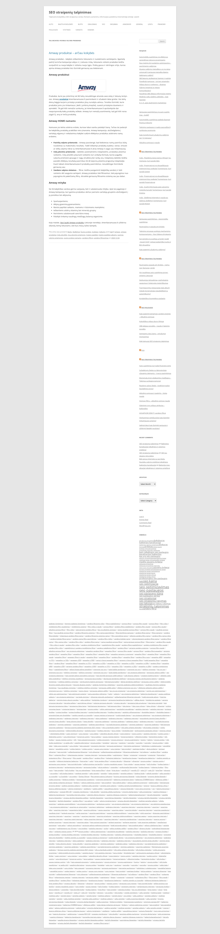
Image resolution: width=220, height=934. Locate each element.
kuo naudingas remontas (67, 688)
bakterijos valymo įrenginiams (149, 545)
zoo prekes (54, 773)
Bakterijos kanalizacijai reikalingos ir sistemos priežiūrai (154, 447)
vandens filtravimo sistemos (85, 633)
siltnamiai (160, 706)
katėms (150, 740)
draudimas (152, 549)
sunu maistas (83, 734)
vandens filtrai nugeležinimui (132, 645)
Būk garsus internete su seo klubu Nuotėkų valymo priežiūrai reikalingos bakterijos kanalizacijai (153, 462)
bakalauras (159, 540)
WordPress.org (144, 526)
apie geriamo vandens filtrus (86, 630)
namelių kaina (66, 896)
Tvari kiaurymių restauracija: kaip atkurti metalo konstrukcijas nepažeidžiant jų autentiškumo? (154, 291)
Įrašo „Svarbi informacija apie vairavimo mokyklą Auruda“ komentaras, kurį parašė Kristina (155, 190)
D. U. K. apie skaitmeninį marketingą (152, 103)
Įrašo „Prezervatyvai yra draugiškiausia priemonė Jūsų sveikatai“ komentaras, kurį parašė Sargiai (155, 168)
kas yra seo (161, 669)
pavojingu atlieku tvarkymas (111, 792)
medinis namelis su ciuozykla (82, 715)
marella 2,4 (125, 770)
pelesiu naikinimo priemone (137, 783)
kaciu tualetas (96, 737)
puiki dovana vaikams (131, 676)
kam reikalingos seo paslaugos (154, 552)
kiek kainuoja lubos (114, 706)
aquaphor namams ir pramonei (122, 654)
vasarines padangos (102, 721)
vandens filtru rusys (143, 657)
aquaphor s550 (59, 666)
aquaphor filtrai (110, 651)
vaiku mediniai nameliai (72, 899)
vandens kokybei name (122, 639)
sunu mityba (73, 746)
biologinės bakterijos (113, 758)
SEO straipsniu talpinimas (151, 152)
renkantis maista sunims (63, 831)
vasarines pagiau (140, 816)
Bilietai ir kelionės (65, 24)
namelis (59, 899)
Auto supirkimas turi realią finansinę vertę (155, 366)
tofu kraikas (161, 859)
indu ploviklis (62, 235)
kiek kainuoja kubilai (112, 682)
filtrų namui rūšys (61, 642)
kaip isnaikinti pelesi (136, 825)
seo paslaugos (151, 590)
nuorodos (130, 743)
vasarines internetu (128, 807)
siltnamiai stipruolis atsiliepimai (102, 697)
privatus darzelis (120, 703)
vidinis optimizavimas (107, 709)
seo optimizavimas (154, 586)
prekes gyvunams (103, 740)
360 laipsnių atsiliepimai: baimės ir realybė (155, 78)
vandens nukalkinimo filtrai (106, 648)
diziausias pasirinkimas (161, 813)
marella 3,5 (135, 770)
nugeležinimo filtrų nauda (111, 645)
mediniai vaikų (54, 896)
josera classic (83, 691)
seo (141, 581)
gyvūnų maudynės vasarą (113, 764)
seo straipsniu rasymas (153, 601)
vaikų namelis (94, 773)
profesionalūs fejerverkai (128, 767)
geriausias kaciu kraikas (93, 679)
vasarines (155, 807)
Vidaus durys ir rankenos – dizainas (152, 84)
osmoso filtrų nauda (140, 624)
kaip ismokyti (126, 749)
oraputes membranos (81, 792)
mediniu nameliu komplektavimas (130, 786)
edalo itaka (164, 865)
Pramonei (162, 24)
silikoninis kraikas (141, 737)
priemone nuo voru (100, 669)
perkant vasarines (55, 822)
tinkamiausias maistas (75, 755)
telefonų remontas (149, 669)
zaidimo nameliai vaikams (71, 786)
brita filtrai (102, 890)
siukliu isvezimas (55, 779)
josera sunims (137, 734)
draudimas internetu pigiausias (149, 550)
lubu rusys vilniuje (138, 706)
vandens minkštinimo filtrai (90, 645)
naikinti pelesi (153, 783)
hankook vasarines (68, 813)
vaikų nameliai (144, 893)
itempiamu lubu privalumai (137, 703)
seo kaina (150, 581)
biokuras (163, 544)
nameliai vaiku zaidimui (90, 899)
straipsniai (133, 755)
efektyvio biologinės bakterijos (67, 761)
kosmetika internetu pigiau (76, 795)
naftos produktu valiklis (118, 828)
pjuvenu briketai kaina (146, 569)
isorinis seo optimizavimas (155, 691)
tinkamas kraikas (157, 767)
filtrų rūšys (164, 624)
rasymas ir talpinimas (96, 807)
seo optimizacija (148, 584)
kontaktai (106, 743)
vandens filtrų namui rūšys (161, 636)
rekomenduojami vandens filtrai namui (145, 639)
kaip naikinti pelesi (119, 783)
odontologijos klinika (57, 734)
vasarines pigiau (117, 810)
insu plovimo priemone (76, 235)
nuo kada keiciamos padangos (117, 724)
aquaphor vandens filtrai (94, 651)
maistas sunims (158, 761)
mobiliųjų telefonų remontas (68, 682)
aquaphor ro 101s (104, 666)
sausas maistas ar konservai (104, 715)
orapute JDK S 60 (66, 792)
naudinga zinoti (54, 813)
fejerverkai (161, 755)
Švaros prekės (86, 232)
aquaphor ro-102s (62, 660)
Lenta (150, 24)
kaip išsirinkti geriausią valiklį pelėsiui (109, 676)
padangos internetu (56, 718)
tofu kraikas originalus (151, 727)
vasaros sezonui (159, 819)
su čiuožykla (63, 776)
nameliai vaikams (126, 773)
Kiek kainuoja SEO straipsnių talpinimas (154, 341)
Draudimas (92, 24)
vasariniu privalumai (104, 816)
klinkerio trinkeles (68, 779)
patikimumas (53, 792)
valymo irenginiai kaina (108, 801)
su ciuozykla (53, 776)
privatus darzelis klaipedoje (127, 801)
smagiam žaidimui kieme (150, 676)
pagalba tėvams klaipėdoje (67, 920)
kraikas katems (144, 767)
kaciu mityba (116, 731)
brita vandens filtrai (102, 761)
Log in (141, 516)
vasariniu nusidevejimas (128, 819)
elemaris (167, 770)
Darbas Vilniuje (84, 776)
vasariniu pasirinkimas (97, 813)
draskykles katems (148, 712)
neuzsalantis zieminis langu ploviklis (152, 718)
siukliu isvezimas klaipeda (135, 899)
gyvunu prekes (93, 709)
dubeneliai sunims (55, 737)
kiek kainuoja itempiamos (97, 706)
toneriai (146, 786)
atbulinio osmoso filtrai (57, 630)
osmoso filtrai (126, 624)
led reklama (144, 752)
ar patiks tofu (68, 743)
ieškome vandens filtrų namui (140, 636)
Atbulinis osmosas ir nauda (149, 142)
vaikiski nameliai (152, 773)
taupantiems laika (75, 810)
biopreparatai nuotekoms (85, 779)
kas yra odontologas (83, 770)
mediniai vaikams (104, 896)
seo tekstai (145, 603)
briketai (148, 546)
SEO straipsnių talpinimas (70, 12)
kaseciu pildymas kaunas (57, 789)
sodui (91, 761)
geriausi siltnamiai (159, 871)
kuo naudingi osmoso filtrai (63, 633)
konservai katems (127, 737)
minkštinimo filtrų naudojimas (59, 627)
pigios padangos (101, 718)
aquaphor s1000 (88, 660)
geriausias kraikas (90, 767)
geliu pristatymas (145, 792)
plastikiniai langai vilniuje (147, 575)
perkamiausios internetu (73, 767)
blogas (126, 755)
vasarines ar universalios (78, 807)
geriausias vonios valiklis (150, 682)
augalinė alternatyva (81, 743)
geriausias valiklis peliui (107, 688)
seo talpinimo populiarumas (160, 804)
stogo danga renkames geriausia (60, 783)
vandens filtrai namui (142, 633)
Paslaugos (53, 30)
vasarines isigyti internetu (73, 819)
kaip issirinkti (62, 752)
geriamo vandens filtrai (74, 666)
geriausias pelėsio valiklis (156, 672)
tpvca (141, 609)
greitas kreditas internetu (78, 712)
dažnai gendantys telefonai (130, 682)
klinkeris (77, 783)
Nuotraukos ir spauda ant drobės (151, 226)
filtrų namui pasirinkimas (105, 633)
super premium (71, 734)
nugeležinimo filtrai (61, 669)
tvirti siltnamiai (94, 752)
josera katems (125, 734)
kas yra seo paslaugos (149, 556)
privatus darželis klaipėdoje (147, 798)
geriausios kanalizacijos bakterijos (121, 700)
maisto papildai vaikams (108, 235)
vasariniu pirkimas (90, 810)
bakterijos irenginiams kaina (124, 779)
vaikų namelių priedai (154, 908)
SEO (103, 24)
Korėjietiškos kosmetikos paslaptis (152, 298)
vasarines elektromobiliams (116, 813)
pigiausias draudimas (146, 564)
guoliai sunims (163, 734)
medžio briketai (160, 560)
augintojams (117, 755)
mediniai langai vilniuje (147, 560)
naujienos (122, 743)
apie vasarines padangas (147, 822)
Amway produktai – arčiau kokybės (71, 53)
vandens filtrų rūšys (76, 642)
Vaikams (91, 30)
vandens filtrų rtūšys (105, 639)
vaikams (117, 694)
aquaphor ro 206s (145, 666)
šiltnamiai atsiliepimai (131, 752)
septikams (87, 789)
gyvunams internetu (98, 746)
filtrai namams (157, 633)
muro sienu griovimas (143, 789)
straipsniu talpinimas (154, 606)
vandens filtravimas (101, 238)
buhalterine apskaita (153, 700)
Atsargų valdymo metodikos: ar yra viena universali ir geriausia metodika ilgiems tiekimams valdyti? (154, 72)
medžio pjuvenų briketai (150, 562)
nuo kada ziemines (82, 697)
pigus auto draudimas (146, 568)
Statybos (67, 30)
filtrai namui (150, 642)
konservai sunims (83, 737)
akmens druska (144, 828)
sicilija (106, 828)
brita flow (159, 770)
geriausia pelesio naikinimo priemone (95, 825)
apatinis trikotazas (159, 792)
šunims (143, 740)
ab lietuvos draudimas (146, 541)
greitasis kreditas (162, 831)
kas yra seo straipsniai (117, 691)
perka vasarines (82, 813)
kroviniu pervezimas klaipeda (124, 776)
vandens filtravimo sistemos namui (97, 636)
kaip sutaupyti (85, 746)
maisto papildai (92, 235)
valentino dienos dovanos (96, 795)
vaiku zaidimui (85, 700)
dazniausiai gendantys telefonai (114, 679)
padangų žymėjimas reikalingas (104, 685)
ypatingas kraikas (139, 749)
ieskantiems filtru (55, 758)
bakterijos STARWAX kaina (144, 779)
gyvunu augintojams (132, 740)
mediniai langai (161, 558)
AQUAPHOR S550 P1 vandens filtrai (152, 413)
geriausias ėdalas (105, 755)
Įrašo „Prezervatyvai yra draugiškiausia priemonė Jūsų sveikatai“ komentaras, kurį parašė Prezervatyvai (155, 179)
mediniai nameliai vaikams (148, 801)
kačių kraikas (151, 764)
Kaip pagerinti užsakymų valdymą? (152, 249)
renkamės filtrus (60, 755)
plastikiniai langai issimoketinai (149, 571)
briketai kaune (157, 547)
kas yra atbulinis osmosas (107, 630)
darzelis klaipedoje (153, 795)
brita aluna (116, 770)
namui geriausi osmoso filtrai (134, 642)
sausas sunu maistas (101, 749)
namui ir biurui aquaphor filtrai (107, 660)
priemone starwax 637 (104, 779)
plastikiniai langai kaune (147, 573)
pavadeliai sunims (62, 749)
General (139, 24)
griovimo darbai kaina (130, 792)
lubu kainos (127, 706)
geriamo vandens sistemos (138, 648)
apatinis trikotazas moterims (117, 795)
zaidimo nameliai (110, 908)
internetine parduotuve (132, 746)
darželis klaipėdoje (96, 798)
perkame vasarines (129, 822)
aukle (96, 801)
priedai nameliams (131, 893)
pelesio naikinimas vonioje (90, 783)
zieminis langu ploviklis (57, 721)
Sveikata (79, 30)
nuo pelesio (88, 801)
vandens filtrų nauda (143, 627)
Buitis (80, 24)
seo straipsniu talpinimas (75, 651)
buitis (110, 694)
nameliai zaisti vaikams (108, 786)
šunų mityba (128, 764)
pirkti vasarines (145, 813)
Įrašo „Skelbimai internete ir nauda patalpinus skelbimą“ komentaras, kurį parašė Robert (153, 200)
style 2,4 (144, 770)
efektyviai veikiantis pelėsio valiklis (150, 688)
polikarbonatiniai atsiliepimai (111, 752)
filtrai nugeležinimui (113, 624)
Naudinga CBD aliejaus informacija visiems (155, 93)
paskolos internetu (142, 709)
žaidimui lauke (139, 773)
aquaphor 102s (117, 666)
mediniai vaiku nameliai (90, 786)
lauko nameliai (113, 773)
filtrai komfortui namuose (125, 633)
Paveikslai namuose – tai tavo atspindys (154, 81)
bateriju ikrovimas (162, 789)
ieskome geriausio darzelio (103, 703)
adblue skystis (139, 700)
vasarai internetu (69, 822)
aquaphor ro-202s (99, 663)
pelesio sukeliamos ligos (153, 825)
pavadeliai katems (164, 868)
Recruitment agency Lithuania (101, 776)
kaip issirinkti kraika (75, 764)
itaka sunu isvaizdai (61, 746)
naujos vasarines (104, 810)
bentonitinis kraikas (156, 737)
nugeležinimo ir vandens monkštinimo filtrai (79, 648)
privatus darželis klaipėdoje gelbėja (75, 798)
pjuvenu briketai (161, 567)
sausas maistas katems (111, 737)
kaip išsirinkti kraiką (77, 890)
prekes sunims (87, 749)
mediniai (166, 893)
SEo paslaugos (147, 308)
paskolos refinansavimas (131, 712)
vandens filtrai (87, 238)
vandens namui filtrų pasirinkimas (84, 639)
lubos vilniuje (151, 706)
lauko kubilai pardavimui (117, 669)
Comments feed (145, 523)
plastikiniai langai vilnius (147, 577)
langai (154, 558)
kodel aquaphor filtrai (152, 660)
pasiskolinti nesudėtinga (125, 709)
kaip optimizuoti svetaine (77, 694)
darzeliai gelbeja (70, 703)
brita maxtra (152, 890)
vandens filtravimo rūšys (95, 624)
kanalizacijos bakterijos (150, 554)
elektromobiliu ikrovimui (74, 731)
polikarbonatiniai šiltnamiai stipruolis (128, 697)
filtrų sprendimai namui (119, 636)
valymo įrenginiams (75, 789)
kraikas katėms (163, 764)
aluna (108, 770)
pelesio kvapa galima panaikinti (81, 669)
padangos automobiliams (66, 804)
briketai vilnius (144, 549)
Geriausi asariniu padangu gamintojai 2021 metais (83, 727)
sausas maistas (139, 764)
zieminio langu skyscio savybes (68, 700)
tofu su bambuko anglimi (111, 727)
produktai (63, 99)
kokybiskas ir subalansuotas (151, 746)
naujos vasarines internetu (157, 816)
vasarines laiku (133, 813)
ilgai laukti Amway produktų (72, 222)
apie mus (114, 743)
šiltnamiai (127, 761)
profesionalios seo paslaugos (153, 578)
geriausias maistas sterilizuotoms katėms (142, 679)
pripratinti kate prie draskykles (59, 715)
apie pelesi (62, 825)
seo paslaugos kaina (151, 593)
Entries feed (143, 519)
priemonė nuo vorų (134, 669)
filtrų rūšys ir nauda (95, 627)
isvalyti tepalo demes (123, 715)
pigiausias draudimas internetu (149, 566)
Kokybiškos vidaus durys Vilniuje (151, 321)
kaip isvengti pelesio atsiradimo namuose (80, 676)
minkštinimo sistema (79, 627)
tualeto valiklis (98, 789)
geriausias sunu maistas (57, 764)
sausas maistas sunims (64, 740)
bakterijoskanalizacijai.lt (137, 795)
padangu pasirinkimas (97, 724)
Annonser (127, 24)
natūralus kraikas (124, 890)
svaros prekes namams (72, 238)
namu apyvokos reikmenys (97, 694)
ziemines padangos (118, 721)
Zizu (143, 350)
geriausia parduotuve (114, 746)
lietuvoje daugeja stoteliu (82, 685)
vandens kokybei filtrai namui (60, 639)
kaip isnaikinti (106, 783)
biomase (142, 547)
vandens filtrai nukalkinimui (124, 627)
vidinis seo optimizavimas (58, 694)
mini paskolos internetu (103, 853)
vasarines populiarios (161, 810)
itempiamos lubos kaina (78, 706)
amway (117, 232)
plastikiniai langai (160, 569)
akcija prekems (152, 749)
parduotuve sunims (103, 804)
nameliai (104, 773)
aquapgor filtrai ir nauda (76, 657)
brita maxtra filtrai (98, 770)
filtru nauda (77, 758)
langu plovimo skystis (74, 721)
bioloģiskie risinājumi (99, 700)
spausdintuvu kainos (111, 789)
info (75, 740)
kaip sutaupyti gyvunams (86, 740)
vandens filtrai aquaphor (153, 651)
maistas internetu (91, 755)
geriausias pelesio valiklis (99, 691)
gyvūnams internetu (56, 767)
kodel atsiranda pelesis (150, 697)
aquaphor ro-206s (142, 663)
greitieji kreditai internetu (98, 712)
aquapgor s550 (75, 660)
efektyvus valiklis (161, 779)
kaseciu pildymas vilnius (159, 786)
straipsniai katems (68, 709)
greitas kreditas (61, 712)
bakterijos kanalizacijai (150, 542)
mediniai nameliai (81, 773)
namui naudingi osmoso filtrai (128, 630)
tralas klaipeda (141, 776)
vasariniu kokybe (131, 810)
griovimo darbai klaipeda (157, 776)
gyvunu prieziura (117, 740)
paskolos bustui (90, 731)
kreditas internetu (114, 712)
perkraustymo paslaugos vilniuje (146, 731)
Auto (51, 24)
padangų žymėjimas (56, 624)
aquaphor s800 (157, 657)
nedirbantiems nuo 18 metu (67, 828)
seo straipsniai (147, 598)
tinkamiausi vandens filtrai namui (71, 636)
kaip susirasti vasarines (98, 822)
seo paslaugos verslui (149, 596)
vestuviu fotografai (127, 789)
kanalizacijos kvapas (129, 758)
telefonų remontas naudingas (72, 679)
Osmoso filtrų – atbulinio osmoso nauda (154, 401)
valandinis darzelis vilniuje (109, 734)
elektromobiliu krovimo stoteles (69, 853)
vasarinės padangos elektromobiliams (130, 685)
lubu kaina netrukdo (155, 703)
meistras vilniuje (165, 731)
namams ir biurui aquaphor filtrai (131, 660)
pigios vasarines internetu (93, 819)
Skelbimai (114, 24)
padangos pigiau (132, 721)
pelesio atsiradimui (74, 825)
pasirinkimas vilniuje (84, 703)
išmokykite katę (127, 731)
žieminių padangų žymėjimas (75, 624)
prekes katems (75, 749)
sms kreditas (82, 828)
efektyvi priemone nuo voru (127, 688)
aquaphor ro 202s (130, 666)
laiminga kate (81, 709)
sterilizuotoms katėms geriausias (91, 682)
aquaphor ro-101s (85, 663)
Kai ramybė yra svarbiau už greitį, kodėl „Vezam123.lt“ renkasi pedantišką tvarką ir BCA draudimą (155, 242)
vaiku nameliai (165, 773)
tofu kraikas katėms (66, 773)
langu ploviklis (88, 721)
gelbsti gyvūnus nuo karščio (93, 764)
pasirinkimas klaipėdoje (113, 798)
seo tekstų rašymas (161, 603)
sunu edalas (94, 734)
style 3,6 (151, 770)
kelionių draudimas (145, 558)
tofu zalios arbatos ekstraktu (131, 727)
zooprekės (114, 767)
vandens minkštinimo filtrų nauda (155, 645)
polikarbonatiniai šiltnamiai (77, 752)
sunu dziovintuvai (69, 737)
